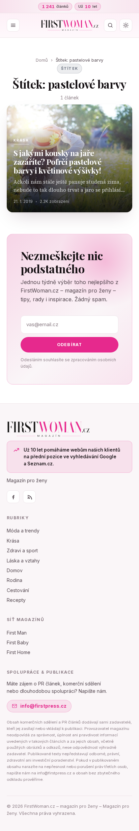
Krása (13, 541)
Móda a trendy (23, 530)
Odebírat (69, 344)
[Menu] (13, 25)
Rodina (14, 580)
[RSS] (29, 496)
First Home (18, 652)
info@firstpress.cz (43, 706)
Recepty (16, 600)
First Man (17, 633)
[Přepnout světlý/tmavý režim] (125, 25)
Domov (15, 570)
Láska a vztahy (23, 560)
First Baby (18, 642)
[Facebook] (13, 496)
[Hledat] (110, 25)
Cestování (18, 590)
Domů (42, 60)
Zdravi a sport (22, 550)
